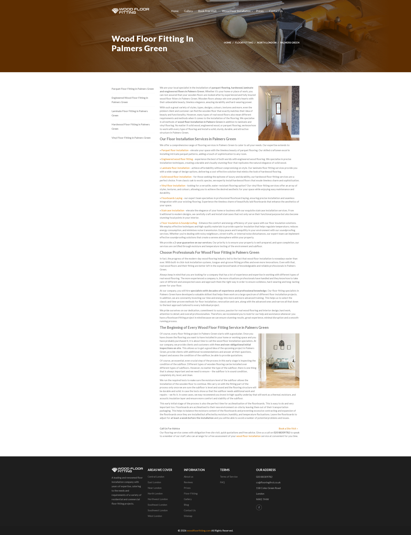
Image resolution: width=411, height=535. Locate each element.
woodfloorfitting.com (199, 530)
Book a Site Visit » (288, 428)
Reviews (188, 482)
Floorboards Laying (171, 198)
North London (266, 42)
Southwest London (158, 510)
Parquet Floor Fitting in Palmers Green (133, 88)
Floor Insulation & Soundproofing (179, 222)
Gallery (188, 11)
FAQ (222, 482)
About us (188, 476)
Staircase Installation (172, 210)
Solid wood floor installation (176, 176)
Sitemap (188, 515)
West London (155, 515)
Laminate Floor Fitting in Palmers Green (130, 113)
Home (175, 11)
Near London (155, 487)
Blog (186, 504)
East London (154, 482)
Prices (260, 11)
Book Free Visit (207, 11)
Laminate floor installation (175, 167)
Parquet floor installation (174, 150)
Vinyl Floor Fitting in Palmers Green (131, 137)
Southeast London (157, 504)
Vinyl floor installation (173, 185)
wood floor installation (248, 436)
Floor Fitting (244, 42)
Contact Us (276, 11)
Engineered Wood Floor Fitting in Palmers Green (130, 100)
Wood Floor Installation (236, 11)
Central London (156, 476)
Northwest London (158, 499)
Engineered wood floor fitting (177, 159)
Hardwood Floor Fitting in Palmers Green (131, 126)
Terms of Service (229, 476)
